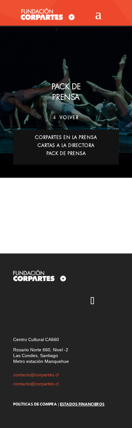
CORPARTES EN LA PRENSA (66, 137)
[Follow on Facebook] (74, 302)
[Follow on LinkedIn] (18, 320)
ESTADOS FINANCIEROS (82, 404)
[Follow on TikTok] (92, 302)
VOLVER (69, 117)
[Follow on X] (37, 302)
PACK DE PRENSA (66, 153)
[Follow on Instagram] (18, 302)
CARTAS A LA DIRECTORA (66, 145)
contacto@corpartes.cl (36, 374)
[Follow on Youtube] (55, 302)
